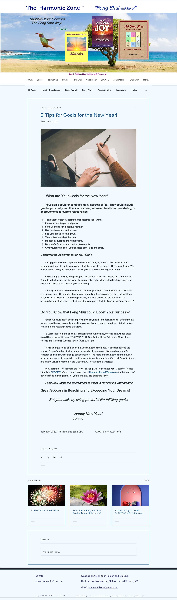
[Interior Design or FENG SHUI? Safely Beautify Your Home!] (130, 495)
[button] (146, 90)
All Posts (32, 90)
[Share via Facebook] (42, 457)
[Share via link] (61, 457)
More (134, 90)
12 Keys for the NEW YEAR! (45, 510)
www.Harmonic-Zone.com (49, 583)
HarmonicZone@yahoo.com (103, 589)
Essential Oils (104, 90)
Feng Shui (87, 90)
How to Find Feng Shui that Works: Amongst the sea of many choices (87, 511)
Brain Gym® (71, 90)
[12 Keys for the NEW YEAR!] (46, 495)
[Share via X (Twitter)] (48, 457)
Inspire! (44, 448)
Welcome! (121, 90)
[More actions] (134, 107)
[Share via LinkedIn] (54, 457)
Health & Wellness (50, 90)
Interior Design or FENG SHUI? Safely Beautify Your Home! (129, 511)
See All (146, 480)
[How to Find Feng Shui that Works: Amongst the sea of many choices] (88, 495)
